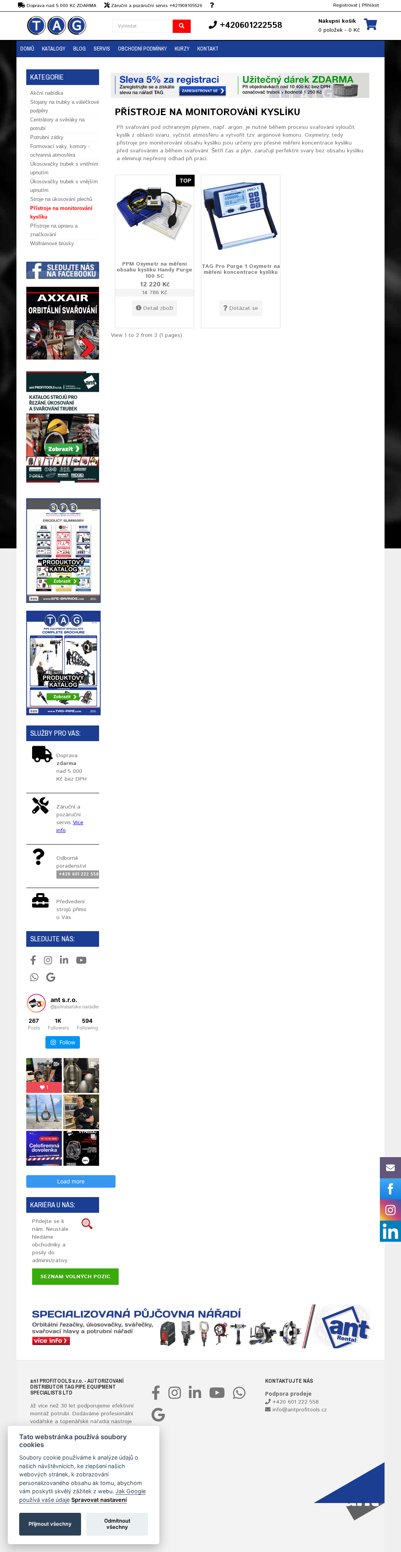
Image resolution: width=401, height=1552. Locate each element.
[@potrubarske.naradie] (36, 1003)
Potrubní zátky (46, 137)
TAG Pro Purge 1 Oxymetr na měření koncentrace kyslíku (241, 269)
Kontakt (208, 48)
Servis (102, 48)
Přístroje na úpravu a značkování (54, 230)
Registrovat (345, 5)
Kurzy (182, 48)
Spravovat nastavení (99, 1499)
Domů (27, 48)
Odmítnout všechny (117, 1524)
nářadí (98, 1421)
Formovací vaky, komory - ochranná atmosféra (60, 150)
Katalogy (53, 48)
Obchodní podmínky (142, 48)
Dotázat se (243, 308)
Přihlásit (370, 5)
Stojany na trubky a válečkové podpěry (64, 106)
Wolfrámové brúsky (52, 243)
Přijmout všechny (50, 1524)
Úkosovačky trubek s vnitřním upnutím (64, 168)
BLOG (79, 48)
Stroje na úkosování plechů (61, 199)
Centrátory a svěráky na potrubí (57, 124)
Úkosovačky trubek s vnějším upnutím (64, 186)
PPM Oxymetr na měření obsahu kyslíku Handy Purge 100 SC (154, 270)
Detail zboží (158, 308)
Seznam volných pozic (75, 1277)
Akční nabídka (46, 93)
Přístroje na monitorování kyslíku (61, 212)
